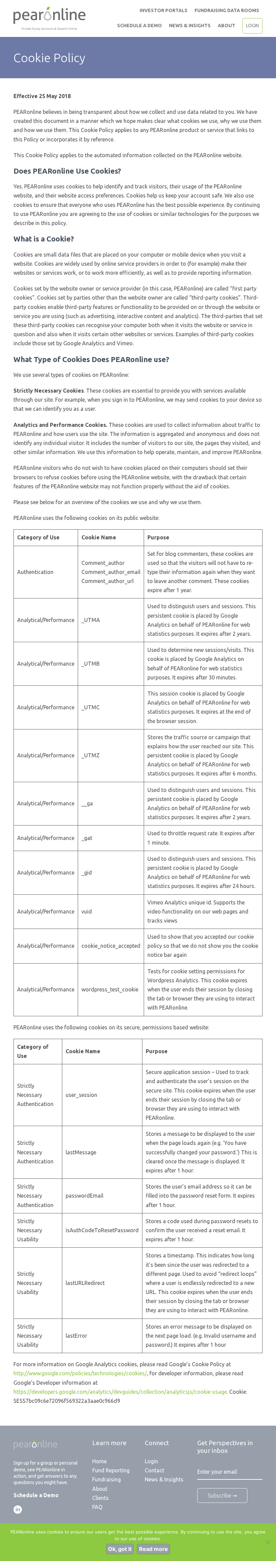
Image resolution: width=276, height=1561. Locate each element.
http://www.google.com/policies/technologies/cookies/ (80, 1373)
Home (99, 1461)
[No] (267, 1542)
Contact (154, 1470)
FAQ (97, 1507)
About (226, 25)
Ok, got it (120, 1549)
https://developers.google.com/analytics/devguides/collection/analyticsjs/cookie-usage (120, 1392)
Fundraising (106, 1479)
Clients (100, 1498)
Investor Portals (163, 10)
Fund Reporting (111, 1470)
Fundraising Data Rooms (227, 10)
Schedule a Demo (139, 25)
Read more (153, 1549)
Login (252, 25)
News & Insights (190, 25)
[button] (17, 1509)
